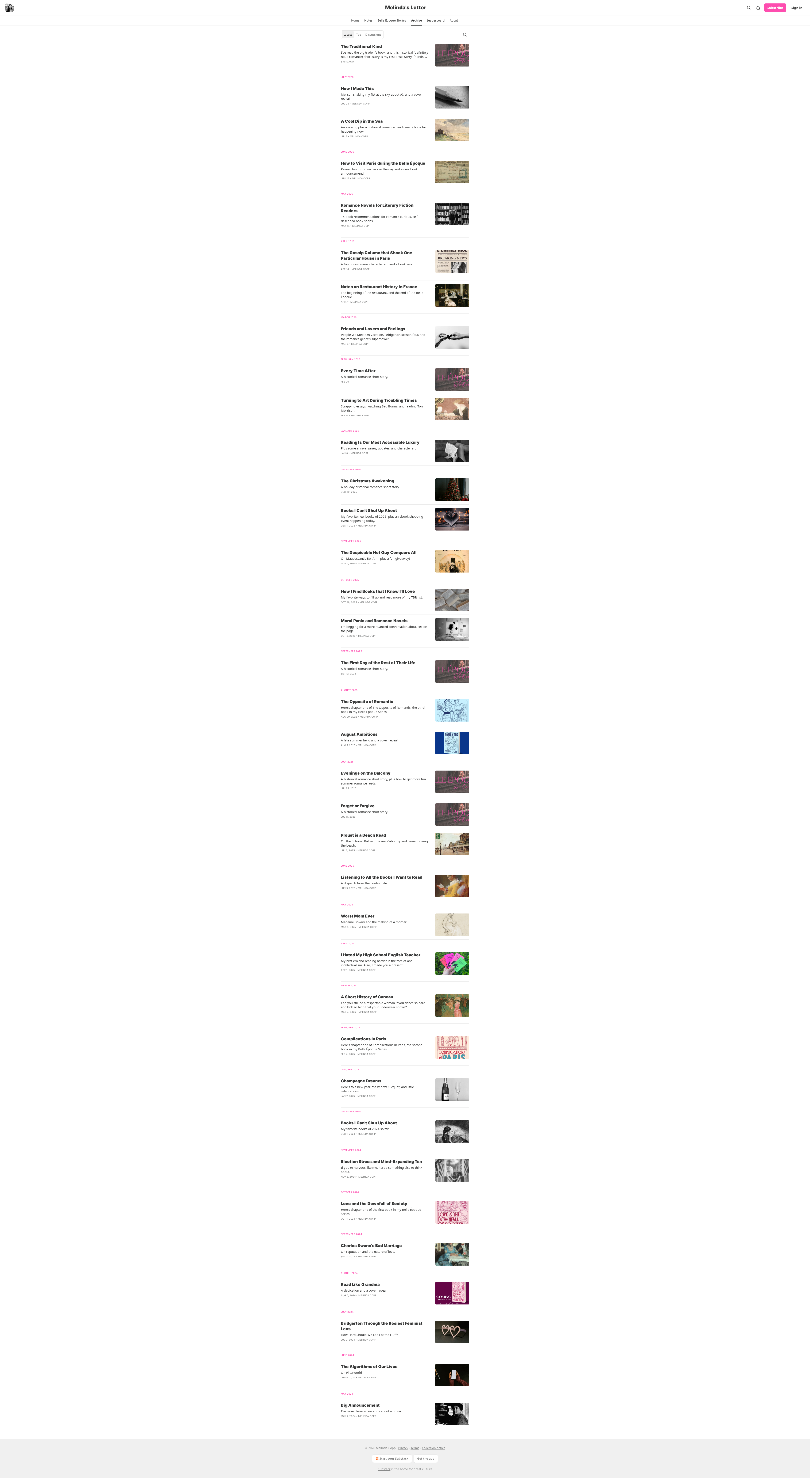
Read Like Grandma (360, 1284)
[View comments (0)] (372, 1224)
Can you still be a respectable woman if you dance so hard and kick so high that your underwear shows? (383, 1005)
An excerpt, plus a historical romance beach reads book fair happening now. (384, 129)
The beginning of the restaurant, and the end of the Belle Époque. (382, 294)
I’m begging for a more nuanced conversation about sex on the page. (384, 628)
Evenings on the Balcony (365, 773)
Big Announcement (360, 1405)
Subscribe (775, 7)
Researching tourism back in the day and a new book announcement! (379, 171)
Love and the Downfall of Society (374, 1203)
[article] (405, 56)
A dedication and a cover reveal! (364, 1290)
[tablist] (362, 34)
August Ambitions (359, 734)
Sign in (796, 7)
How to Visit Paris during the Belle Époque (383, 163)
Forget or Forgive (358, 805)
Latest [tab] (347, 35)
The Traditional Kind (361, 46)
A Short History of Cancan (367, 997)
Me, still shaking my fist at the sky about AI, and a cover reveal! (381, 96)
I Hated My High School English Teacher (380, 955)
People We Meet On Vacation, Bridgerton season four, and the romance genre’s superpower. (383, 337)
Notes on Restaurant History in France (379, 286)
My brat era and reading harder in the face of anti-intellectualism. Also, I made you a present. (377, 963)
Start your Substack (393, 1458)
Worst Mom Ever (357, 916)
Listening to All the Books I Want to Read (381, 877)
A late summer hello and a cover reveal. (369, 740)
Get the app (425, 1458)
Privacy (403, 1448)
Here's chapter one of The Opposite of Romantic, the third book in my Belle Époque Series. (383, 709)
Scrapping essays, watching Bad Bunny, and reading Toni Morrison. (382, 408)
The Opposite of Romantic (367, 701)
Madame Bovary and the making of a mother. (374, 922)
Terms (415, 1448)
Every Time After (358, 370)
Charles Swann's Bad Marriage (371, 1245)
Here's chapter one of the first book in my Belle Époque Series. (381, 1211)
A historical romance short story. (364, 377)
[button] (355, 20)
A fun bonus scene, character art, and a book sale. (377, 264)
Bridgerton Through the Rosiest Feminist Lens (382, 1326)
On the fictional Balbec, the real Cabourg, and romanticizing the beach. (384, 843)
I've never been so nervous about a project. (372, 1411)
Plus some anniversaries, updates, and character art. (379, 448)
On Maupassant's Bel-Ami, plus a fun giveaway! (375, 558)
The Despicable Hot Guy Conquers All (379, 552)
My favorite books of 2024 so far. (365, 1129)
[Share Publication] (758, 7)
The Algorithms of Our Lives (369, 1366)
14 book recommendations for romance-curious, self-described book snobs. (380, 218)
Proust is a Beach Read (363, 835)
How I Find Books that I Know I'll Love (378, 591)
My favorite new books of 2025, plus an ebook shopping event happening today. (382, 518)
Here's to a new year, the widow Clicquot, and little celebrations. (377, 1089)
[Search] (749, 7)
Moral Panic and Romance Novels (374, 620)
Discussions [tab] (373, 35)
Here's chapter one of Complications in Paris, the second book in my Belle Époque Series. (382, 1047)
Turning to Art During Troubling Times (379, 400)
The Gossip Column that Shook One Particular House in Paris (376, 255)
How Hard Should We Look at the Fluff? (369, 1335)
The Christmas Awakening (367, 481)
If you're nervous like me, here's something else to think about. (381, 1169)
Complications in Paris (363, 1039)
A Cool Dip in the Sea (362, 121)
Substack (384, 1469)
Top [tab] (358, 35)
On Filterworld (351, 1372)
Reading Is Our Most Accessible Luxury (380, 442)
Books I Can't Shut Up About (369, 510)
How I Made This (357, 88)
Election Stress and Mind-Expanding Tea (381, 1161)
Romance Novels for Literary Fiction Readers (377, 208)
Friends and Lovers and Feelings (373, 328)
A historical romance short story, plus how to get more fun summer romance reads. (383, 781)
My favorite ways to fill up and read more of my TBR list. (382, 597)
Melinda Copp (361, 103)
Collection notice (433, 1448)
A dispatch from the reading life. (364, 883)
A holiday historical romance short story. (370, 487)
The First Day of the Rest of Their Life (378, 662)
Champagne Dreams (361, 1081)
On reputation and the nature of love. (368, 1251)
